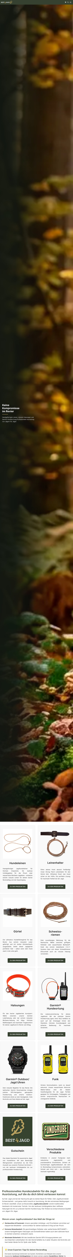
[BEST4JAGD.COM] (6, 2)
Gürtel (18, 931)
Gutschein (17, 1150)
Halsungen (17, 1005)
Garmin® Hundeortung (55, 1007)
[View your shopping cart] (65, 2)
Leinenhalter (55, 862)
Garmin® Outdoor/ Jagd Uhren (17, 1081)
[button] (68, 2)
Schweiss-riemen (55, 933)
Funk (55, 1079)
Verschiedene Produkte (55, 1151)
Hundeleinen (17, 863)
